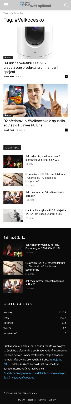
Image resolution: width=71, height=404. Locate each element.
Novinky (8, 57)
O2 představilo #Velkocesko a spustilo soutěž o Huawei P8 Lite (34, 123)
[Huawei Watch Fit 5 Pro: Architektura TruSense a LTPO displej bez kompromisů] (13, 179)
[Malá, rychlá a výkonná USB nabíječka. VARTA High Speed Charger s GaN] (13, 215)
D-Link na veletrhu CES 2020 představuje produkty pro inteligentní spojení (32, 67)
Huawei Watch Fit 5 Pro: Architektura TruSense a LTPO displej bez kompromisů (45, 177)
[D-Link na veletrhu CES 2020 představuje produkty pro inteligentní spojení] (35, 43)
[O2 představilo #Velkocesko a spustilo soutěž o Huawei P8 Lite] (35, 100)
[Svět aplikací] (35, 4)
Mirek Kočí (8, 76)
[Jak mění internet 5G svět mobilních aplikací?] (13, 197)
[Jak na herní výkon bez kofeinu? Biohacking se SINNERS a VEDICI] (13, 161)
